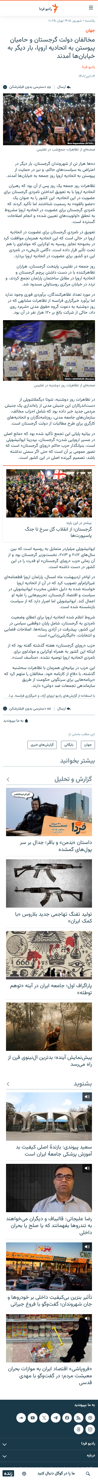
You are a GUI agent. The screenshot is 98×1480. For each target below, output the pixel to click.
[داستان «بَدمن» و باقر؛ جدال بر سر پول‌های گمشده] (49, 812)
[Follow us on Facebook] (67, 1418)
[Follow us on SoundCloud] (21, 1418)
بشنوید (83, 1084)
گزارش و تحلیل (73, 780)
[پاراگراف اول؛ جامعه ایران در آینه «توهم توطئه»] (49, 955)
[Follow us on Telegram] (55, 1418)
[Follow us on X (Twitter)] (44, 1418)
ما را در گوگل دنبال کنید (56, 1473)
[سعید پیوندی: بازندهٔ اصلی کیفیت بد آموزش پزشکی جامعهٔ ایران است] (49, 1116)
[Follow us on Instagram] (90, 1429)
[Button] (64, 87)
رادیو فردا (88, 67)
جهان (90, 30)
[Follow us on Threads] (78, 1429)
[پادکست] (24, 1473)
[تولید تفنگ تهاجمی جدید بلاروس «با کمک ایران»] (49, 883)
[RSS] (78, 1418)
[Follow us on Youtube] (32, 1418)
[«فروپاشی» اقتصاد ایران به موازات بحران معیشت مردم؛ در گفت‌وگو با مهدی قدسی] (49, 1338)
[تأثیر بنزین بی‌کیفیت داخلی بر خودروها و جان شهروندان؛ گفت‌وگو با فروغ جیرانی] (49, 1266)
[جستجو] (87, 1473)
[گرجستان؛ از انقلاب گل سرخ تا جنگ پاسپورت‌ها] (49, 493)
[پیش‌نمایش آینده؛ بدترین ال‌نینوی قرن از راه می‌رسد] (49, 1027)
